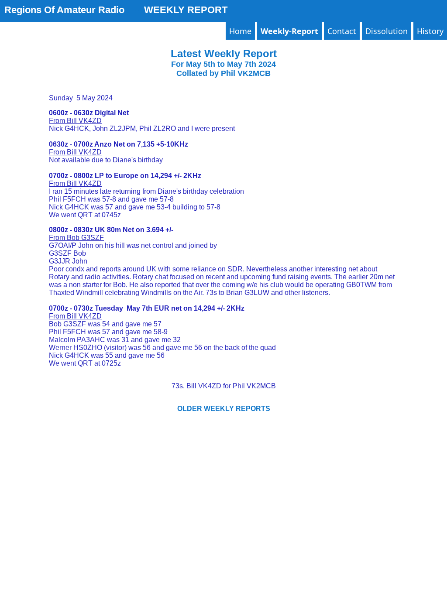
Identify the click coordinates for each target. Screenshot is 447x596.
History (430, 31)
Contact (341, 31)
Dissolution (386, 31)
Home (240, 31)
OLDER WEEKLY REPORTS (223, 408)
